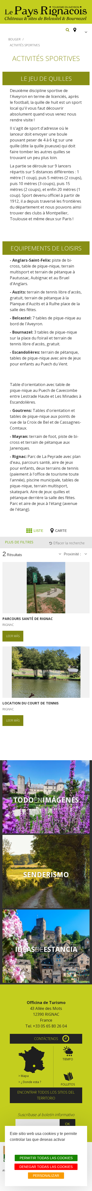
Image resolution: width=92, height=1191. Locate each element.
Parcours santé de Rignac (27, 618)
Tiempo (68, 1059)
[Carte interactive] (73, 28)
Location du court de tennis (30, 703)
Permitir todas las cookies (46, 1158)
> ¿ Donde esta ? (29, 1082)
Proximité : (73, 554)
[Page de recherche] (67, 29)
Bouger (14, 39)
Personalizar (46, 1176)
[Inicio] (46, 12)
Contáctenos (46, 1038)
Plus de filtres (19, 542)
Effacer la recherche (69, 543)
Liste (38, 531)
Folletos (68, 1084)
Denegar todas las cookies (46, 1167)
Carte (61, 531)
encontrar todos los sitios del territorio (46, 1095)
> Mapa (23, 1076)
